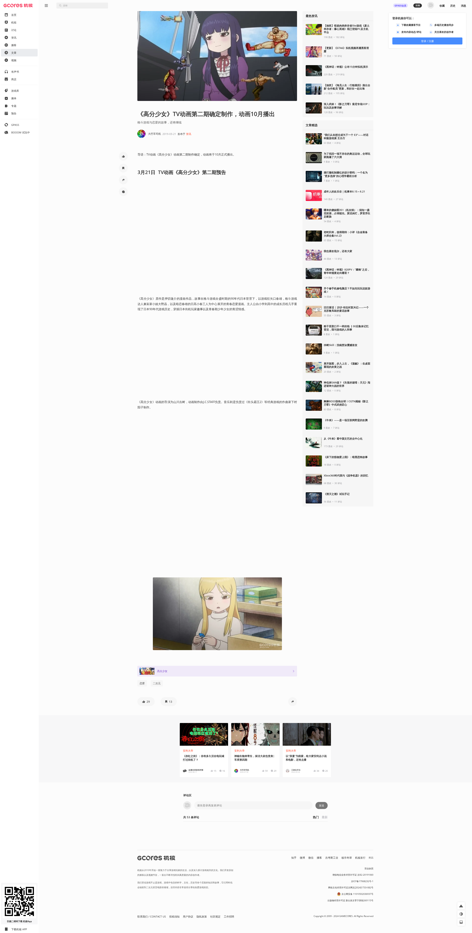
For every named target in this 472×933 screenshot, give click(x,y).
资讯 (188, 134)
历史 (452, 5)
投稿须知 (174, 916)
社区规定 (215, 916)
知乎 (293, 857)
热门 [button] (316, 817)
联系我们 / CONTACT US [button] (151, 916)
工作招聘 (229, 916)
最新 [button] (325, 817)
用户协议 (188, 916)
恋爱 (142, 683)
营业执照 (369, 868)
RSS (371, 857)
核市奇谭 (346, 857)
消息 (463, 5)
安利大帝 (188, 750)
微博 (302, 857)
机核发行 (360, 857)
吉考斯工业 (331, 857)
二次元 (157, 683)
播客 (319, 857)
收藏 (442, 5)
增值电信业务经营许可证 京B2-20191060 (352, 874)
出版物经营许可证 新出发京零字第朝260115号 (350, 900)
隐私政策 (202, 916)
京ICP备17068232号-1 (362, 881)
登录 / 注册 (427, 41)
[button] (123, 156)
